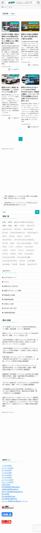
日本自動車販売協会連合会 (11, 487)
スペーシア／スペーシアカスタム (24, 240)
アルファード (31, 225)
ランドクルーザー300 (23, 257)
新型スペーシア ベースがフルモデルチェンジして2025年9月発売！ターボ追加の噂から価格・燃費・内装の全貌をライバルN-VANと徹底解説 (19, 367)
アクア (22, 225)
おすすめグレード (10, 277)
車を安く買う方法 (10, 308)
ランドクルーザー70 (9, 257)
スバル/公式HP (7, 477)
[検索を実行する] (37, 212)
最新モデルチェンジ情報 (12, 290)
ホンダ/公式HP (7, 470)
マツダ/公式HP (7, 473)
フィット (21, 250)
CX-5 (4, 222)
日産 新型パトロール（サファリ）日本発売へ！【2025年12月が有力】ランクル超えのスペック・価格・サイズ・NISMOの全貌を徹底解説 (20, 359)
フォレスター (30, 250)
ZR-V (16, 225)
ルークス (22, 261)
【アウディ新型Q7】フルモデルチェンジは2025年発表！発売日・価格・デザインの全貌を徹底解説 (20, 383)
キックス (5, 233)
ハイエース (19, 247)
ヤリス (20, 254)
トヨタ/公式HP (7, 465)
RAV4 (4, 225)
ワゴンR (14, 264)
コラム (6, 282)
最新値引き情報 (9, 295)
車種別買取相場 (9, 313)
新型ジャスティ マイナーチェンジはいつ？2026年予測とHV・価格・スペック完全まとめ (20, 334)
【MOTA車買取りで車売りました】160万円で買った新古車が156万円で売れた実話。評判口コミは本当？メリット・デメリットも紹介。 (20, 342)
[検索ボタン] (38, 2)
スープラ (5, 243)
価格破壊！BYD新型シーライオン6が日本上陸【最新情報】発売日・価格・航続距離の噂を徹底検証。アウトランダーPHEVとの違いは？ (20, 376)
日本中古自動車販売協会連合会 (12, 492)
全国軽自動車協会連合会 (10, 489)
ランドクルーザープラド (10, 261)
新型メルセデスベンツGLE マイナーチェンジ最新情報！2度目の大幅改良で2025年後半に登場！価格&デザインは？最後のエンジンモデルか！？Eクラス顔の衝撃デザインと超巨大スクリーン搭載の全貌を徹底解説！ (20, 401)
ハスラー (5, 250)
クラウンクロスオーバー (17, 233)
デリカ (4, 247)
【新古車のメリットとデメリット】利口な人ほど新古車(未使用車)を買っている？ (21, 204)
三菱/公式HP (6, 484)
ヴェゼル (22, 264)
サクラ (4, 236)
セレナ (12, 243)
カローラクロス (28, 229)
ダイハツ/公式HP (7, 482)
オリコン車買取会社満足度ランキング (15, 501)
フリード (5, 254)
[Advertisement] (20, 170)
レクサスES (30, 261)
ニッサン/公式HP (7, 468)
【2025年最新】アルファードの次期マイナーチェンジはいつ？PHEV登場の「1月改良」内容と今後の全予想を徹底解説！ (20, 350)
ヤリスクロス (29, 254)
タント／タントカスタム (24, 243)
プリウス (13, 254)
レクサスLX (6, 264)
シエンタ (11, 236)
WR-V (10, 225)
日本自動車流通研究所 (9, 499)
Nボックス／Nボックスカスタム (23, 222)
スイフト (27, 236)
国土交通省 (5, 494)
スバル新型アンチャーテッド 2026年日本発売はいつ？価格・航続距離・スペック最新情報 (19, 328)
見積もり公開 (8, 304)
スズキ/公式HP (7, 475)
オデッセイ (17, 229)
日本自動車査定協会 (8, 496)
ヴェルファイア (32, 264)
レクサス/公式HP (7, 480)
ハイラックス (29, 247)
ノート (11, 247)
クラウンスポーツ (32, 233)
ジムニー (19, 236)
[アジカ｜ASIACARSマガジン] (20, 2)
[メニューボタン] (2, 2)
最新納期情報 (8, 299)
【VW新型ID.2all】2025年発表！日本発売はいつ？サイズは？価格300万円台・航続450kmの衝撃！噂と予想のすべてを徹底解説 (19, 391)
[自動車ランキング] (8, 508)
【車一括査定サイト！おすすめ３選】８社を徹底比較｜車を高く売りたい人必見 (21, 197)
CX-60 (10, 222)
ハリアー (13, 250)
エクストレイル (7, 229)
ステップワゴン (7, 240)
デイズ (36, 243)
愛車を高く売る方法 (11, 286)
